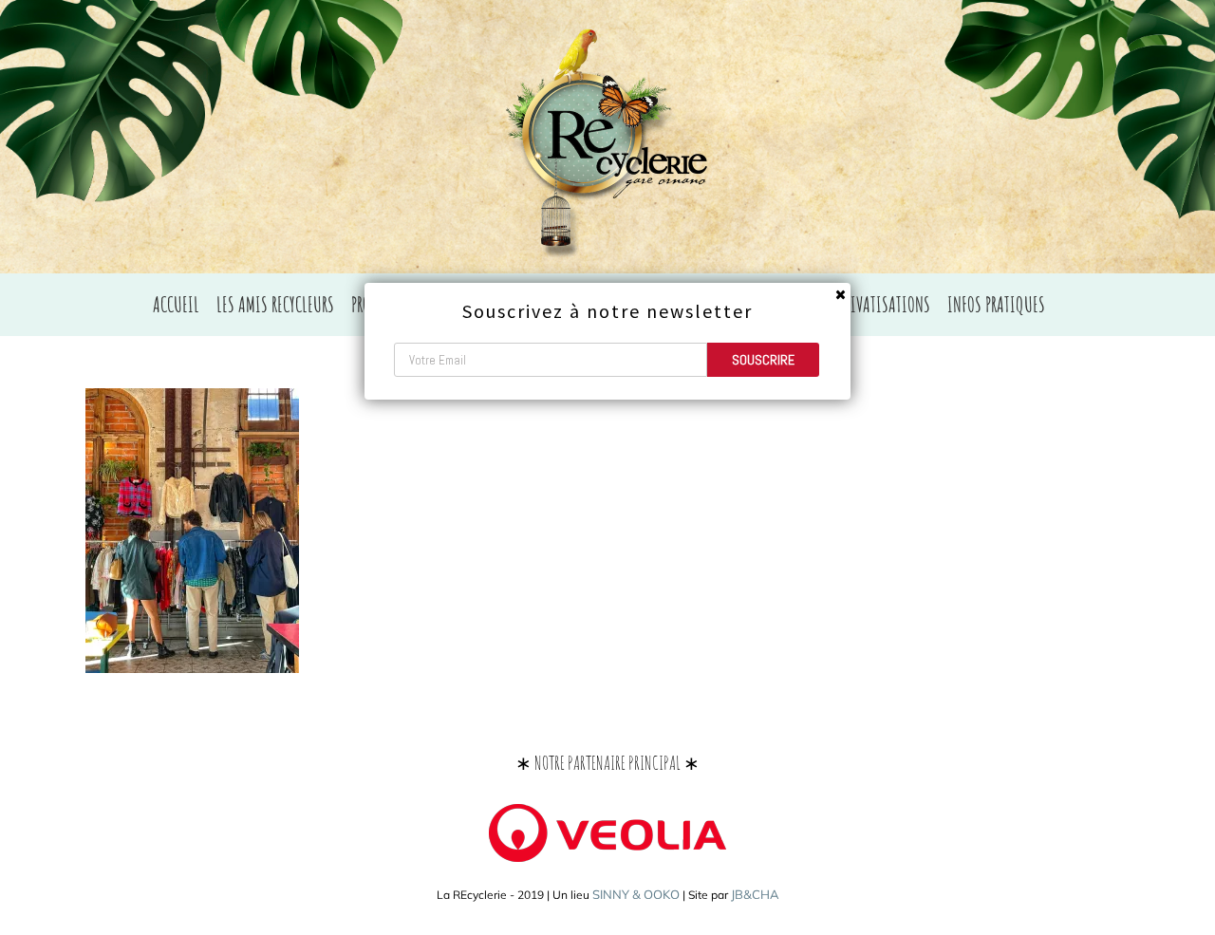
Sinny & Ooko (636, 894)
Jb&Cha (755, 894)
